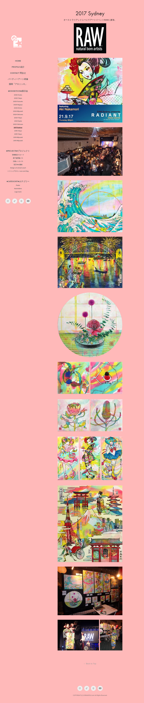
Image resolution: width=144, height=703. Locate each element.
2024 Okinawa (18, 114)
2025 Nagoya (18, 105)
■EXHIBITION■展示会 (18, 91)
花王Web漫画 (18, 165)
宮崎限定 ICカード (18, 155)
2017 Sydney (18, 127)
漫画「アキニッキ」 (18, 84)
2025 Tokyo (18, 98)
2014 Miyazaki (18, 137)
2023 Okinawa (18, 124)
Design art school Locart (18, 168)
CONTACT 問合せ (18, 73)
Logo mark (18, 192)
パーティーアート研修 (18, 79)
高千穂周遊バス (18, 158)
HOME (18, 60)
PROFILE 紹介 (18, 66)
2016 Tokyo (18, 131)
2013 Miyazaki (18, 141)
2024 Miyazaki (18, 111)
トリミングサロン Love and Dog (18, 171)
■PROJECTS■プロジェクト (18, 151)
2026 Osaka (18, 95)
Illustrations (18, 188)
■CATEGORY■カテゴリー (18, 181)
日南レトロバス (18, 161)
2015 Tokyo (18, 134)
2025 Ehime (18, 108)
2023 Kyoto (18, 121)
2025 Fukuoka (18, 101)
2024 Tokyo (18, 118)
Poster (18, 185)
